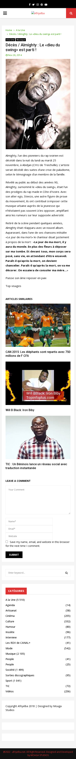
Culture (10, 621)
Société (10, 669)
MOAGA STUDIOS (40, 755)
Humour (10, 626)
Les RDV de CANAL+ (18, 643)
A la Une (10, 39)
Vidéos (10, 691)
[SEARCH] (66, 573)
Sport (9, 680)
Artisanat (11, 610)
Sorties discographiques (20, 675)
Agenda (10, 605)
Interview (11, 637)
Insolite (10, 632)
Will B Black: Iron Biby (20, 410)
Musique (21, 39)
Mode (9, 648)
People (10, 659)
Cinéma (10, 616)
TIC (8, 686)
